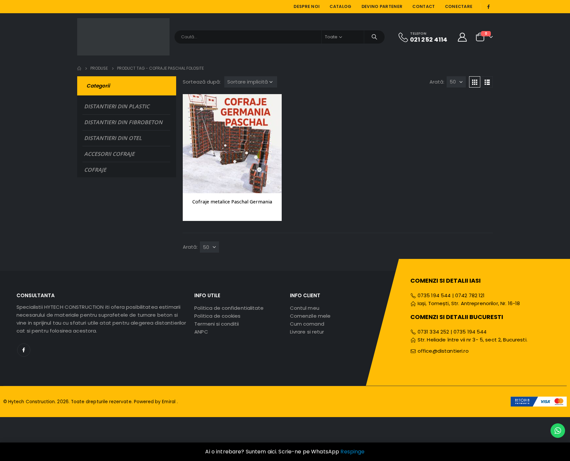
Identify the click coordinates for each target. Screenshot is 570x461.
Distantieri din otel (113, 138)
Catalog (340, 6)
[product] (232, 143)
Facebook (23, 350)
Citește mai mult (271, 105)
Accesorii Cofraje (109, 154)
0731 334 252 (433, 331)
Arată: (436, 81)
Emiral (169, 402)
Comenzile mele (310, 315)
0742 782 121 (470, 295)
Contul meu (304, 307)
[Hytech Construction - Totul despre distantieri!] (123, 36)
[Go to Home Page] (79, 68)
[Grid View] (474, 82)
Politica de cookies (217, 315)
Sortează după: (202, 81)
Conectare (459, 6)
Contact (423, 6)
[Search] (374, 37)
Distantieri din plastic (116, 106)
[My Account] (462, 36)
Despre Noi (307, 6)
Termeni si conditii (216, 323)
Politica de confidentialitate (229, 307)
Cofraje (95, 169)
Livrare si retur (307, 331)
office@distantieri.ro (443, 350)
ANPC (201, 331)
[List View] (487, 82)
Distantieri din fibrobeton (123, 122)
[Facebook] (488, 6)
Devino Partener (382, 6)
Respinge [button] (352, 451)
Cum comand (307, 323)
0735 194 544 (433, 295)
